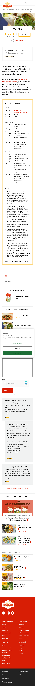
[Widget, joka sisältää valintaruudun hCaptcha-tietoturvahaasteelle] (15, 383)
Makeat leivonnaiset (24, 633)
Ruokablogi (5, 630)
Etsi (26, 3)
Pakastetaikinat (6, 663)
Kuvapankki (5, 638)
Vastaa (7, 417)
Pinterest (21, 653)
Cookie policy (5, 678)
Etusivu (5, 9)
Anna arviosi (24, 34)
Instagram (8, 613)
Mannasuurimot (6, 655)
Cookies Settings (17, 343)
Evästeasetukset (23, 675)
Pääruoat (17, 9)
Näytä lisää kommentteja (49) (16, 488)
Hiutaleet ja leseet (6, 648)
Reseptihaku (22, 624)
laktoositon (10, 56)
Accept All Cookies (17, 353)
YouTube (12, 613)
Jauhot (4, 645)
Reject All (17, 348)
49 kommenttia (19, 40)
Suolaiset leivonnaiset (24, 636)
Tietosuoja (5, 675)
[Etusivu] (7, 5)
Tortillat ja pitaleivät (26, 9)
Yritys (3, 636)
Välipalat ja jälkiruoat (24, 630)
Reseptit (11, 9)
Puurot (20, 638)
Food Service (8, 682)
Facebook (3, 613)
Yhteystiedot (5, 671)
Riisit (3, 660)
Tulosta (11, 276)
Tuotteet (4, 627)
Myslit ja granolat (6, 658)
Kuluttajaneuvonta (6, 633)
